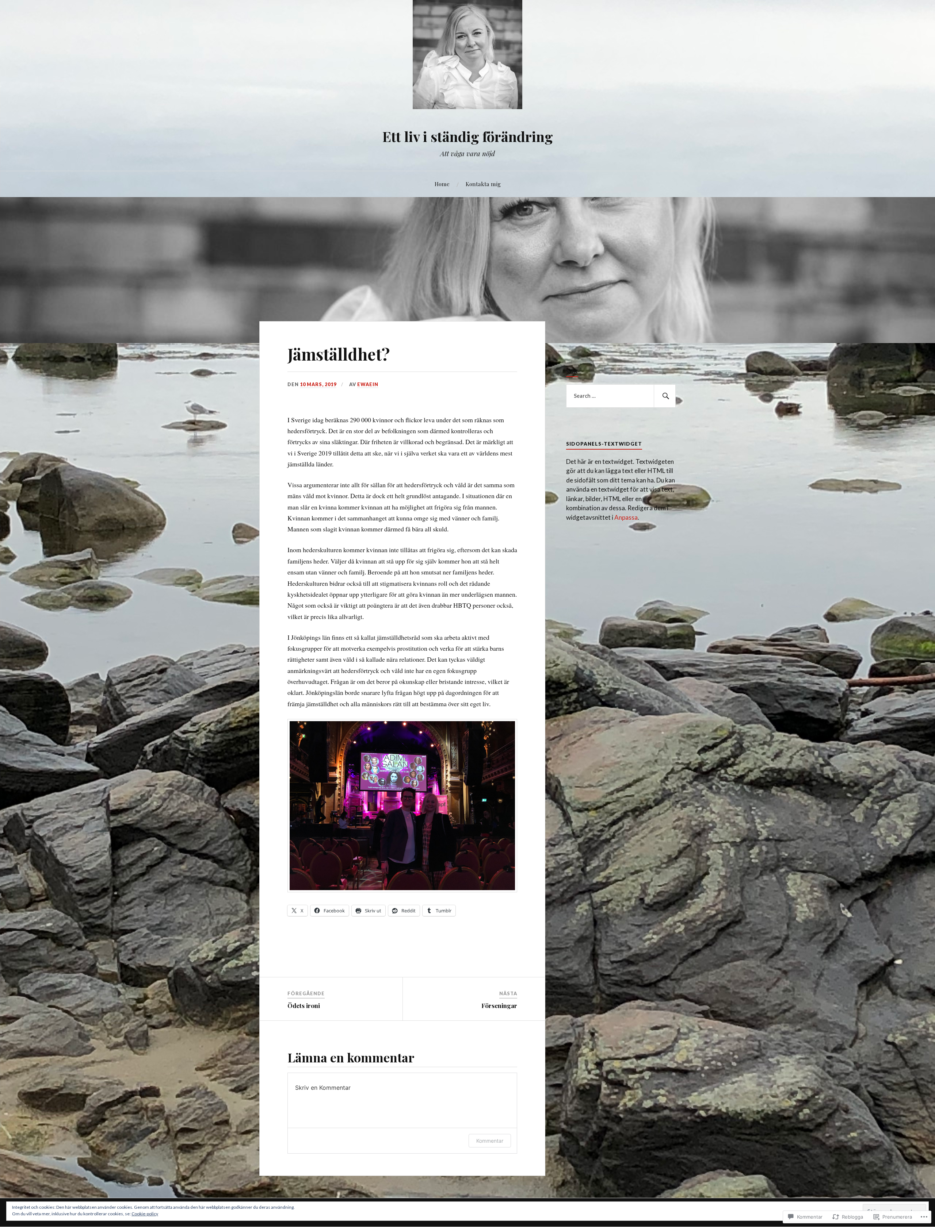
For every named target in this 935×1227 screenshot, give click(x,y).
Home (442, 184)
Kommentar (489, 1141)
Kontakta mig (483, 184)
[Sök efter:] (621, 396)
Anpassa (626, 517)
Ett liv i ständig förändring (467, 136)
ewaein (367, 384)
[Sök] (665, 396)
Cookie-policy (144, 1213)
